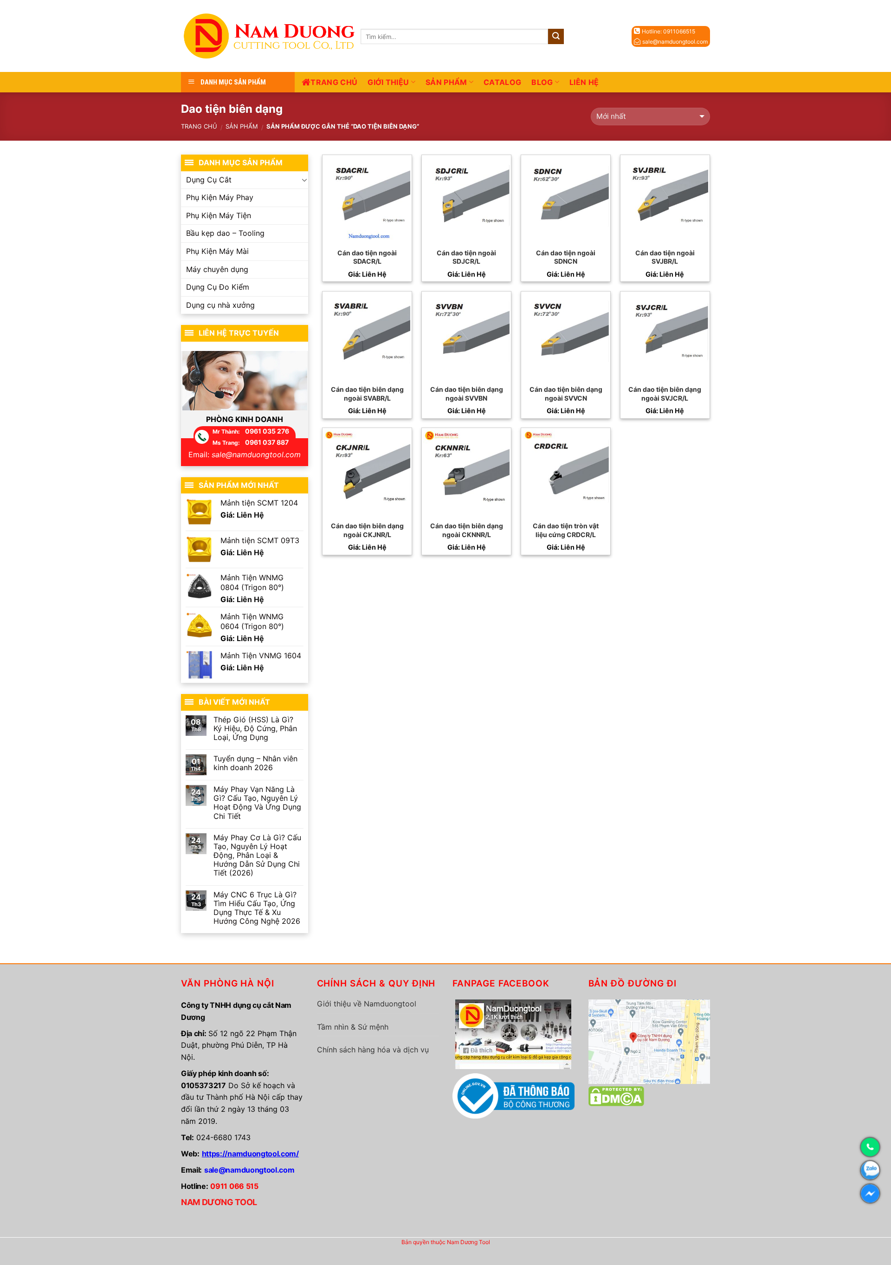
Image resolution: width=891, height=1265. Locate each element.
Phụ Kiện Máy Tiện (218, 215)
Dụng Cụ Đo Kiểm (217, 287)
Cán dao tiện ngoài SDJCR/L (466, 257)
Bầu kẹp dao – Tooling (225, 233)
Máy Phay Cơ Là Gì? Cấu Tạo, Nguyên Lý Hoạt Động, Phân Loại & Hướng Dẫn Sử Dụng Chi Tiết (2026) (257, 855)
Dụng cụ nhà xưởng (220, 305)
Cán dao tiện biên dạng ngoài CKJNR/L (367, 530)
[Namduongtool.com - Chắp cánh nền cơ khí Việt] (271, 36)
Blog (542, 82)
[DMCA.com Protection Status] (616, 1095)
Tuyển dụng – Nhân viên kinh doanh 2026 (255, 763)
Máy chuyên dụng (217, 269)
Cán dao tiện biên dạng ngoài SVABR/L (367, 393)
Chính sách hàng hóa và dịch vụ (373, 1049)
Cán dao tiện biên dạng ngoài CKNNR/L (466, 530)
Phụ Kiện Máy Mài (217, 251)
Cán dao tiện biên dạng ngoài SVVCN (565, 393)
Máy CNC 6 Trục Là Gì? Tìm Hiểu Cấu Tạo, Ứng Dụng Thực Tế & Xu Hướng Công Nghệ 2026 (256, 908)
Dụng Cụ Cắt (209, 179)
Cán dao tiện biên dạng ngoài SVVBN (466, 393)
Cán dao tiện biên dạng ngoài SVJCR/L (664, 393)
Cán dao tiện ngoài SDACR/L (367, 257)
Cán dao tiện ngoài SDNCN (565, 257)
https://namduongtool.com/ (250, 1153)
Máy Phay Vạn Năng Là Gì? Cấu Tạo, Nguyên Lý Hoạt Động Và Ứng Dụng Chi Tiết (257, 803)
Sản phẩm (446, 82)
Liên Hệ (584, 82)
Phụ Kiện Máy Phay (219, 197)
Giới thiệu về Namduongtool (366, 1003)
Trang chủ (333, 82)
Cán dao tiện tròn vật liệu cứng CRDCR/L (566, 530)
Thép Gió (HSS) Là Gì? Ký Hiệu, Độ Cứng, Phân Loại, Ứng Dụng (255, 728)
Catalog (502, 82)
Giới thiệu (388, 82)
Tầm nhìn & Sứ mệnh (352, 1026)
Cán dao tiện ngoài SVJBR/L (665, 257)
